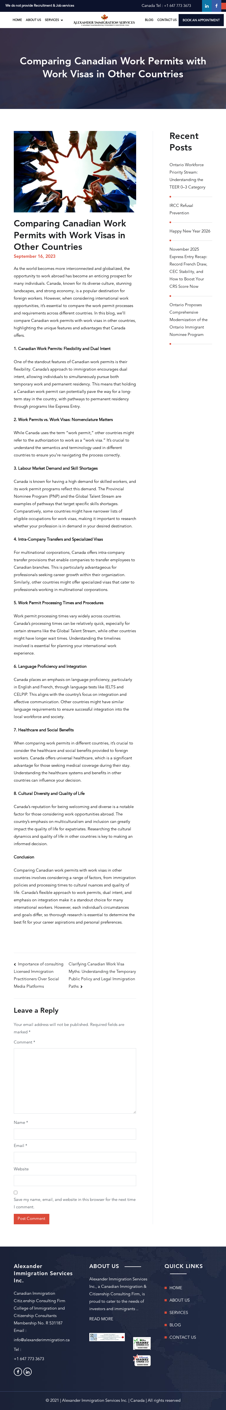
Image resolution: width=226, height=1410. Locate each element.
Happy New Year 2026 (190, 231)
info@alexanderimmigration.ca (42, 1340)
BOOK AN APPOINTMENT (201, 20)
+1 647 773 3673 (177, 6)
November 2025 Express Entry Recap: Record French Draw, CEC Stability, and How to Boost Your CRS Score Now (188, 268)
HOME (17, 20)
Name (21, 1123)
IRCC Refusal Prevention (181, 209)
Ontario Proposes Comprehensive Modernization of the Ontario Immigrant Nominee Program (189, 320)
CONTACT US (167, 20)
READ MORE (101, 1319)
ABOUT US (33, 20)
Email (20, 1146)
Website (21, 1169)
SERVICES (179, 1313)
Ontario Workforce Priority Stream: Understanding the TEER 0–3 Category (187, 176)
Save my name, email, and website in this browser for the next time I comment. (75, 1203)
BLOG (149, 20)
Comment (24, 1043)
